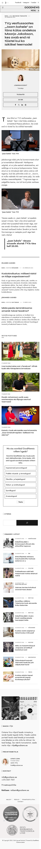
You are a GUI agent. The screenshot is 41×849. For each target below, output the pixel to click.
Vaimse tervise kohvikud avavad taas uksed (25, 588)
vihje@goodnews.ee (19, 745)
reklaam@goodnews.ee (19, 790)
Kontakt (20, 801)
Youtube (33, 2)
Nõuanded (15, 268)
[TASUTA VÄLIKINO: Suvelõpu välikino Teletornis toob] (10, 708)
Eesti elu (31, 598)
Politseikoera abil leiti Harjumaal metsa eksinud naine (26, 573)
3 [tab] (8, 821)
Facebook (18, 2)
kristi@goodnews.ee (17, 765)
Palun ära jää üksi (21, 584)
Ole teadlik (15, 302)
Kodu (6, 16)
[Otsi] (27, 523)
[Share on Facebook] (15, 104)
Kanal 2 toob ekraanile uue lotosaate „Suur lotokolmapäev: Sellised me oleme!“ (19, 432)
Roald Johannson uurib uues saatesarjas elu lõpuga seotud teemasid (16, 399)
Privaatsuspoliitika (9, 785)
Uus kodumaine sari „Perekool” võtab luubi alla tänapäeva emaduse (19, 367)
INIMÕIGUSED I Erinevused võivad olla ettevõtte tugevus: (24, 544)
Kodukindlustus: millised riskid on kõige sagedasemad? (19, 275)
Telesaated (23, 16)
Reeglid (16, 799)
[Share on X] (18, 104)
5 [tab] (12, 821)
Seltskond (16, 16)
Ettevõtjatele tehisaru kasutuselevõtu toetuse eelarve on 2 (25, 559)
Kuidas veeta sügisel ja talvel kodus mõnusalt (25, 632)
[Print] (25, 104)
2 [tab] (6, 821)
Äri (29, 553)
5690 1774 (14, 763)
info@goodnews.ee (9, 777)
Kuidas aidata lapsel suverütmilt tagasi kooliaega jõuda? (24, 677)
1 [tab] (4, 821)
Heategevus (32, 657)
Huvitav (8, 268)
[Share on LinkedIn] (22, 104)
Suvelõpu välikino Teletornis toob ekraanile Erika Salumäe (26, 603)
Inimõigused (32, 538)
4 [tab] (10, 821)
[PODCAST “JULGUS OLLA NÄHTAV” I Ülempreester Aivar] (28, 708)
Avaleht (8, 799)
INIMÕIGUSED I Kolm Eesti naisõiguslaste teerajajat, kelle (24, 618)
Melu (10, 16)
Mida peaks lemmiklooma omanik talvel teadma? (17, 309)
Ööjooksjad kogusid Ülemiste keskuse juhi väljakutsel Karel (24, 662)
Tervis (30, 672)
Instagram (26, 2)
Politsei (30, 568)
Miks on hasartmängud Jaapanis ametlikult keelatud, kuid (25, 648)
